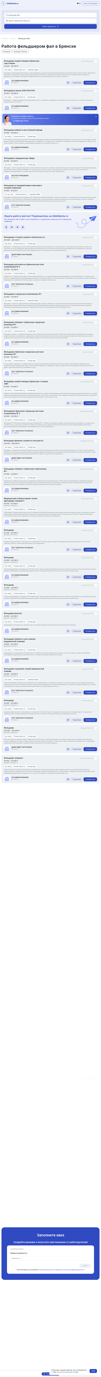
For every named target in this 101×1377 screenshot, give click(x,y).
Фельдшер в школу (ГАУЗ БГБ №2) (19, 90)
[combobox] (49, 15)
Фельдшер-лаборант (13, 758)
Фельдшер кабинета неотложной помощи (23, 130)
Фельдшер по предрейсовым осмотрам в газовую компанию (23, 186)
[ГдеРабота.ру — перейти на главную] (13, 3)
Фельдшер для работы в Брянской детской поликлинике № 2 (24, 265)
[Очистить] (91, 15)
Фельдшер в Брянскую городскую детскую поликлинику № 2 (24, 412)
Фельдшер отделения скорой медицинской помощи (24, 670)
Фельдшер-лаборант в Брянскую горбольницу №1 (25, 470)
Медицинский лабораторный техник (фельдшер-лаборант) (20, 499)
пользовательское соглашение (50, 1269)
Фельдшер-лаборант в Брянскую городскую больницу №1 (24, 323)
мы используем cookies (69, 1372)
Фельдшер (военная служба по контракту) (23, 441)
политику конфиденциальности (73, 1269)
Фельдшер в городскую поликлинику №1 (22, 294)
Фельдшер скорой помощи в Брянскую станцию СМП (26, 382)
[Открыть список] (94, 15)
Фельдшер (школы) (13, 613)
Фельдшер (9, 530)
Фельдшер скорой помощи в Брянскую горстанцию (21, 62)
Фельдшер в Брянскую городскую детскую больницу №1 (24, 353)
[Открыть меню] (3, 3)
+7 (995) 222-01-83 (20, 121)
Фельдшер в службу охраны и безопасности (24, 237)
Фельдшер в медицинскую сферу (19, 158)
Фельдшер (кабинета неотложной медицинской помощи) (19, 640)
